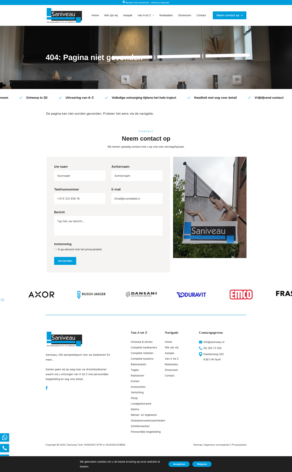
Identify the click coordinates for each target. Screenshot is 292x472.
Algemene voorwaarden (217, 444)
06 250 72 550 (212, 348)
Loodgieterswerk (141, 403)
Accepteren (179, 464)
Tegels (135, 369)
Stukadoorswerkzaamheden (146, 420)
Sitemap (197, 444)
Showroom (171, 369)
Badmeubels (138, 364)
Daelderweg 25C (213, 354)
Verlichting (137, 392)
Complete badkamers (144, 347)
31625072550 (4, 437)
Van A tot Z (172, 358)
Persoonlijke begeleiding (146, 431)
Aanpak (169, 353)
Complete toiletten (142, 353)
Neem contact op (228, 15)
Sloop (134, 398)
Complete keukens (142, 358)
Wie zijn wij (171, 347)
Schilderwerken (140, 426)
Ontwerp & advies (142, 341)
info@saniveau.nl (213, 342)
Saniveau (72, 444)
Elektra (135, 409)
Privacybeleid (239, 444)
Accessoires (138, 386)
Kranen (135, 381)
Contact (169, 375)
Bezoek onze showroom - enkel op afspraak (147, 2)
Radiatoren (137, 375)
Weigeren (202, 464)
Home (168, 341)
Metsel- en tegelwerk (144, 414)
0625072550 (4, 448)
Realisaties (171, 364)
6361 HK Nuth (212, 359)
